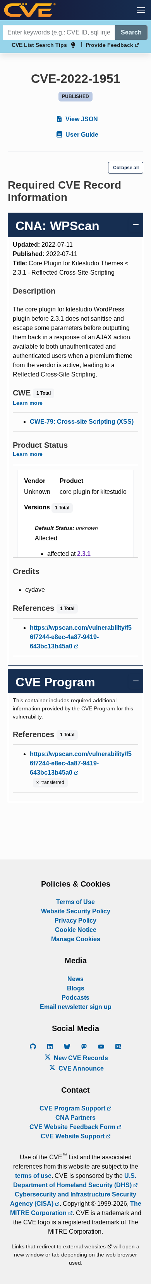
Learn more (28, 403)
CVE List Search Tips (39, 45)
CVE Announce (80, 1068)
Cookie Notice (75, 929)
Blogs (75, 988)
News (75, 979)
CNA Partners (75, 1117)
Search (131, 32)
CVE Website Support (73, 1136)
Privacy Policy (75, 920)
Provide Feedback (110, 45)
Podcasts (75, 997)
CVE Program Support (73, 1108)
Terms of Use (75, 902)
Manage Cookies (75, 939)
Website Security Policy (75, 911)
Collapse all (126, 167)
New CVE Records (80, 1058)
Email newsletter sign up (76, 1007)
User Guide (81, 134)
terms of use (33, 1175)
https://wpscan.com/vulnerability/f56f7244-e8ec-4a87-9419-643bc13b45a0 (81, 637)
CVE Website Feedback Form (73, 1127)
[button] (141, 10)
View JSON (81, 119)
